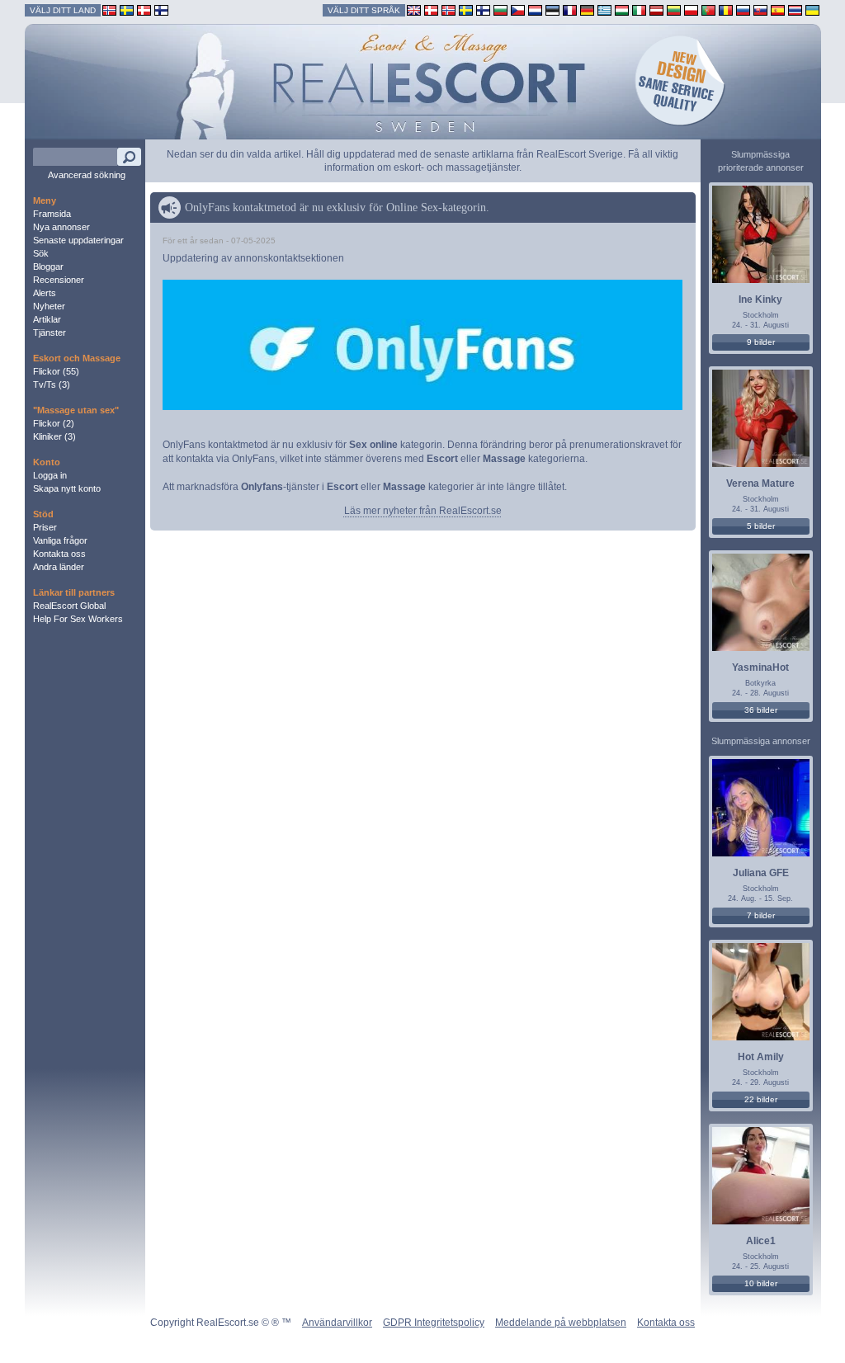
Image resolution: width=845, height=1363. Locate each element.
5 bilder (761, 526)
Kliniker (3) (54, 436)
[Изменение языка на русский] (743, 9)
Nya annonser (61, 227)
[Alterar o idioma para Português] (708, 9)
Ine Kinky (760, 299)
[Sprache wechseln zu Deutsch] (587, 9)
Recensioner (58, 280)
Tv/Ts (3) (51, 384)
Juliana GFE (761, 873)
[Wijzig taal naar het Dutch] (535, 9)
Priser (45, 527)
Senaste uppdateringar (78, 240)
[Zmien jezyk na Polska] (691, 9)
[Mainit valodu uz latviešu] (656, 9)
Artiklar (47, 319)
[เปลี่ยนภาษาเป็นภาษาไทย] (795, 9)
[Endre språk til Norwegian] (448, 9)
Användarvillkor (337, 1322)
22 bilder (760, 1099)
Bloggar (48, 266)
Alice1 (761, 1241)
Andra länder (58, 567)
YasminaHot (760, 667)
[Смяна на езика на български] (500, 9)
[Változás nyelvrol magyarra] (622, 9)
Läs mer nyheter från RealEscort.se (423, 510)
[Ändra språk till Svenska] (466, 9)
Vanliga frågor (60, 540)
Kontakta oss (59, 554)
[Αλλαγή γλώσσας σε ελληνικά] (604, 9)
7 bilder (761, 915)
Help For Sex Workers (78, 619)
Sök (41, 253)
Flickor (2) (53, 423)
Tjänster (49, 332)
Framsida (52, 214)
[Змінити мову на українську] (812, 9)
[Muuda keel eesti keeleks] (552, 9)
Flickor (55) (56, 371)
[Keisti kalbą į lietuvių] (674, 9)
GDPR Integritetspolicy (433, 1322)
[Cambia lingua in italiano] (639, 9)
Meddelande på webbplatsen (560, 1322)
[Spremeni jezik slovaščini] (760, 9)
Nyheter (49, 306)
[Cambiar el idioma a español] (778, 9)
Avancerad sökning (86, 175)
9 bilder (761, 342)
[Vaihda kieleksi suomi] (483, 9)
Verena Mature (760, 483)
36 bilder (760, 710)
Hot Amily (761, 1057)
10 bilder (760, 1283)
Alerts (44, 293)
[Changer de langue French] (570, 9)
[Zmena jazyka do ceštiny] (518, 9)
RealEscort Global (69, 606)
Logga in (50, 475)
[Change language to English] (414, 9)
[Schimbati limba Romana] (726, 9)
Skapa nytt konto (67, 488)
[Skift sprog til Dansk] (431, 9)
